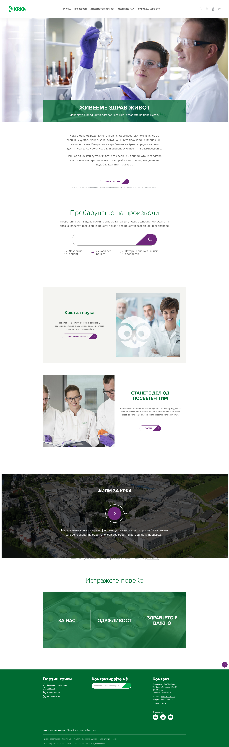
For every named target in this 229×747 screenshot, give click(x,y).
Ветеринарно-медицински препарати (142, 252)
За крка (67, 9)
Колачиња (66, 739)
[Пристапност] (219, 9)
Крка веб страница (88, 730)
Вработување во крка (149, 9)
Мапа (115, 739)
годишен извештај (152, 187)
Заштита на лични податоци (85, 739)
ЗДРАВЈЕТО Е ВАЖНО (162, 620)
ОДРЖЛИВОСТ (114, 620)
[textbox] (111, 686)
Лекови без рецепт (103, 252)
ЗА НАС (66, 620)
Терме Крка (73, 730)
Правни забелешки (51, 739)
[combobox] (111, 686)
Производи (80, 9)
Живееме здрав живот (102, 9)
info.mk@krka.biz (168, 699)
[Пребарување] (200, 9)
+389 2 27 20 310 (168, 696)
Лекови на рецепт (75, 252)
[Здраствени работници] (207, 9)
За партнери (105, 739)
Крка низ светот (159, 703)
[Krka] (16, 9)
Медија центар (126, 9)
